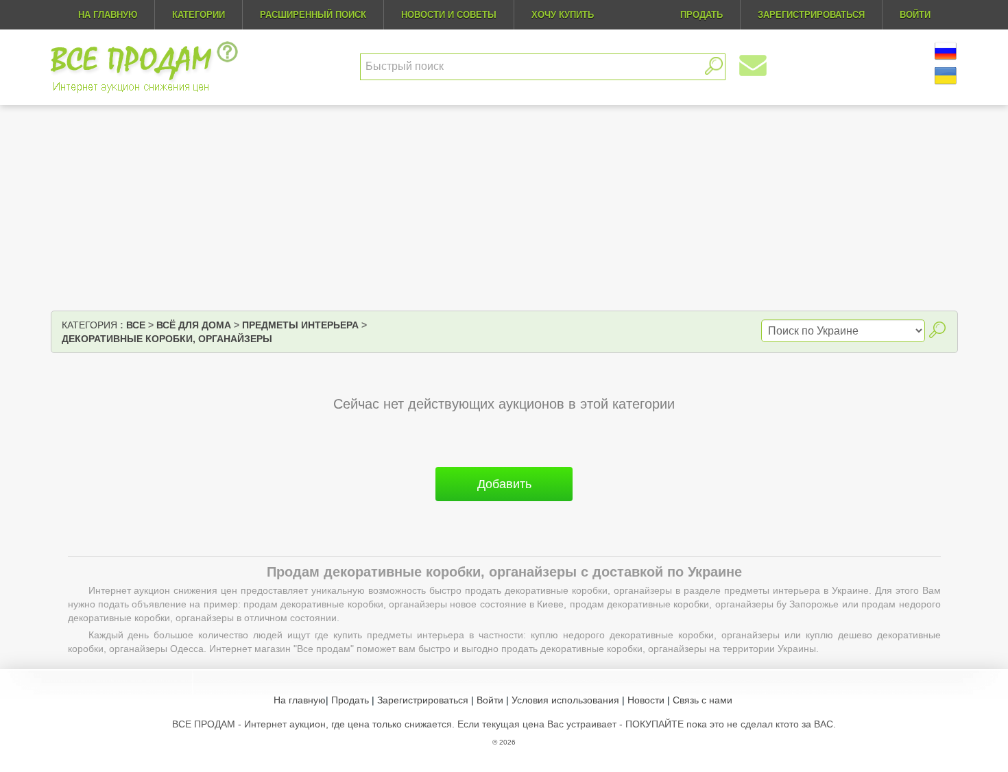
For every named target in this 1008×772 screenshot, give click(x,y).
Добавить (504, 484)
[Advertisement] (504, 208)
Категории (198, 15)
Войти (490, 700)
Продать (350, 700)
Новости (645, 700)
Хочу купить (562, 15)
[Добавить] (504, 506)
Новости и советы (448, 15)
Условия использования (565, 700)
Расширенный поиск (313, 15)
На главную (107, 15)
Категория (89, 324)
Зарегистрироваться (422, 700)
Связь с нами (702, 700)
